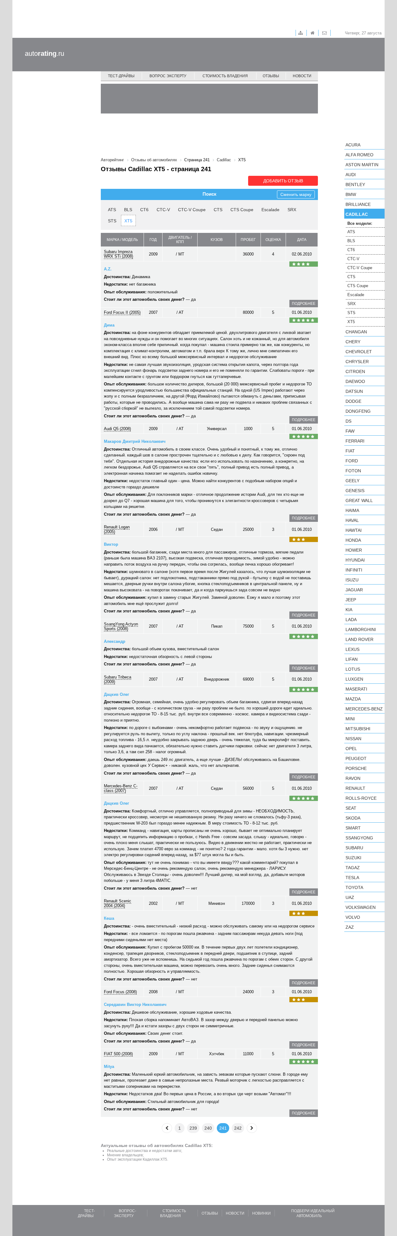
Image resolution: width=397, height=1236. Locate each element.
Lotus (353, 669)
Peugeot (356, 758)
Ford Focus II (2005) (122, 312)
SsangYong (359, 837)
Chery (353, 341)
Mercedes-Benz (364, 708)
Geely (352, 480)
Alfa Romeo (359, 154)
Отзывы (271, 76)
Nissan (353, 738)
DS (348, 421)
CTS (218, 209)
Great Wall (359, 500)
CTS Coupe (241, 209)
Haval (352, 520)
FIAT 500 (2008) (118, 1053)
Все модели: (359, 223)
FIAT (350, 450)
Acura (353, 144)
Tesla (352, 877)
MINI (350, 718)
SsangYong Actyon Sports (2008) (121, 626)
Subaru (354, 847)
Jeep (351, 599)
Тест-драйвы (121, 76)
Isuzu (352, 579)
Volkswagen (361, 907)
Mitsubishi (358, 728)
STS (112, 220)
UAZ (350, 897)
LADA (351, 619)
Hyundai (355, 560)
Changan (356, 331)
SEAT (351, 808)
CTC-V (163, 209)
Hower (354, 550)
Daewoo (355, 381)
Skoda (353, 818)
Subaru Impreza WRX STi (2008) (118, 254)
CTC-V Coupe (192, 209)
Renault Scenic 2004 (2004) (117, 903)
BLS (128, 209)
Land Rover (359, 639)
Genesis (355, 490)
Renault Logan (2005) (117, 529)
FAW (350, 431)
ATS (112, 209)
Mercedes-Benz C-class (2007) (120, 788)
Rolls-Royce (361, 798)
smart (353, 827)
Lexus (352, 649)
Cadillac (357, 214)
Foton (353, 470)
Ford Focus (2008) (120, 991)
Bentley (355, 184)
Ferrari (355, 440)
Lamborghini (361, 629)
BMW (351, 194)
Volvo (353, 917)
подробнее (303, 303)
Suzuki (353, 857)
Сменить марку (295, 194)
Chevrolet (359, 351)
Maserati (356, 689)
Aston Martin (362, 164)
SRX (292, 209)
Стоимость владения (225, 76)
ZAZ (350, 927)
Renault (355, 788)
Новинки (261, 1213)
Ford (352, 460)
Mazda (353, 698)
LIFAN (352, 659)
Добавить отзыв (283, 180)
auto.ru (44, 53)
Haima (352, 510)
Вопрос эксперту (167, 76)
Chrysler (357, 361)
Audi (351, 174)
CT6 (144, 209)
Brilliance (358, 204)
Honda (353, 540)
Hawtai (354, 530)
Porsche (356, 768)
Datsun (354, 391)
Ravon (353, 778)
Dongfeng (358, 411)
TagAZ (353, 867)
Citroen (355, 371)
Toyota (354, 887)
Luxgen (354, 679)
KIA (349, 609)
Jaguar (354, 589)
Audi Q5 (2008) (117, 428)
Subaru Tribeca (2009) (117, 679)
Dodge (353, 401)
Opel (351, 748)
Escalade (270, 209)
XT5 (128, 220)
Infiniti (354, 569)
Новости (302, 76)
